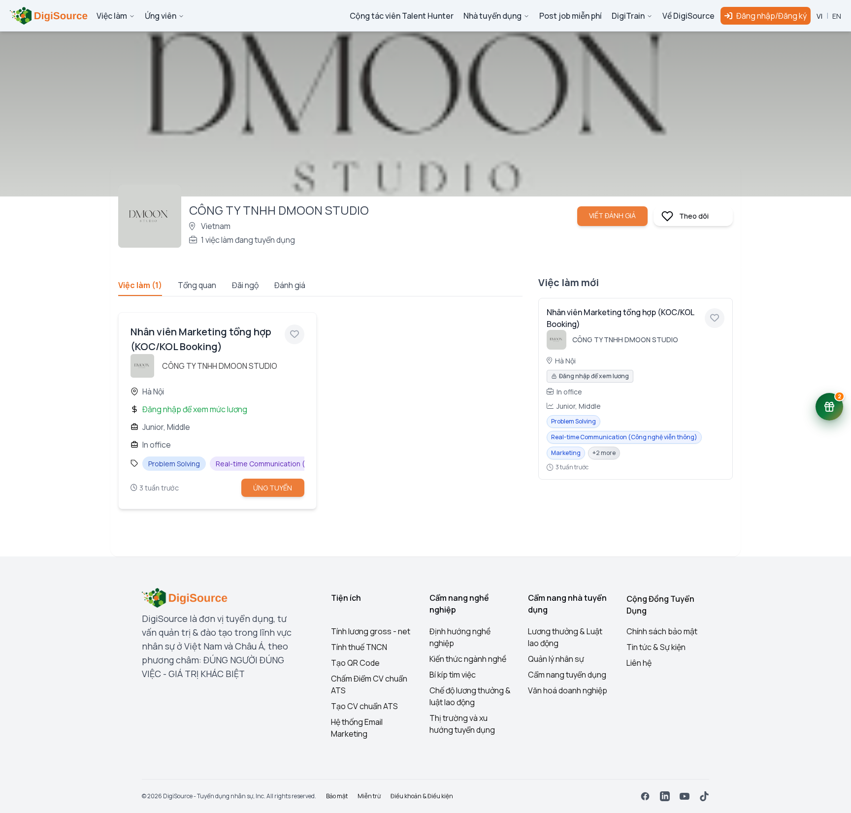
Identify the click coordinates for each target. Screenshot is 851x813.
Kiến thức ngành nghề (467, 658)
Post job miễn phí (570, 15)
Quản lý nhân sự (556, 658)
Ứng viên (160, 15)
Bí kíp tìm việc (452, 674)
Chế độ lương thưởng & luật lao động (470, 696)
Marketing (566, 453)
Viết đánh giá (612, 215)
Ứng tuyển (272, 487)
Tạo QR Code (355, 662)
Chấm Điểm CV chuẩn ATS (369, 684)
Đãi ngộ (245, 285)
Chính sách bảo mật (661, 631)
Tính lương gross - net (370, 631)
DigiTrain (628, 15)
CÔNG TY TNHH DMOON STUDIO (219, 365)
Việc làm (112, 15)
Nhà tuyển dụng (492, 15)
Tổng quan (197, 285)
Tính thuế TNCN (359, 647)
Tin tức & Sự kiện (656, 647)
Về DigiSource (688, 15)
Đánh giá (289, 285)
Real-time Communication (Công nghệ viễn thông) (624, 437)
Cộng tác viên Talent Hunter (402, 15)
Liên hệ (639, 662)
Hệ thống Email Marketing (357, 727)
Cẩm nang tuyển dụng (567, 674)
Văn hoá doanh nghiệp (567, 690)
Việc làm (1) (140, 285)
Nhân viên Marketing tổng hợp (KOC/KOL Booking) (620, 318)
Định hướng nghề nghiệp (460, 637)
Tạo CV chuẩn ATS (364, 706)
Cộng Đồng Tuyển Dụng (660, 604)
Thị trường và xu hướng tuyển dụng (462, 724)
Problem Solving (573, 421)
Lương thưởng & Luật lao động (565, 637)
